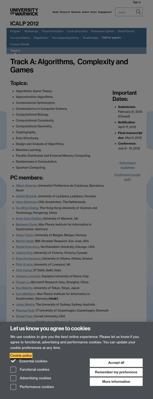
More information (116, 381)
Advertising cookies (35, 378)
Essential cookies (32, 361)
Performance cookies (36, 387)
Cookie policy (21, 355)
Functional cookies (34, 369)
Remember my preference (116, 372)
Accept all (116, 362)
